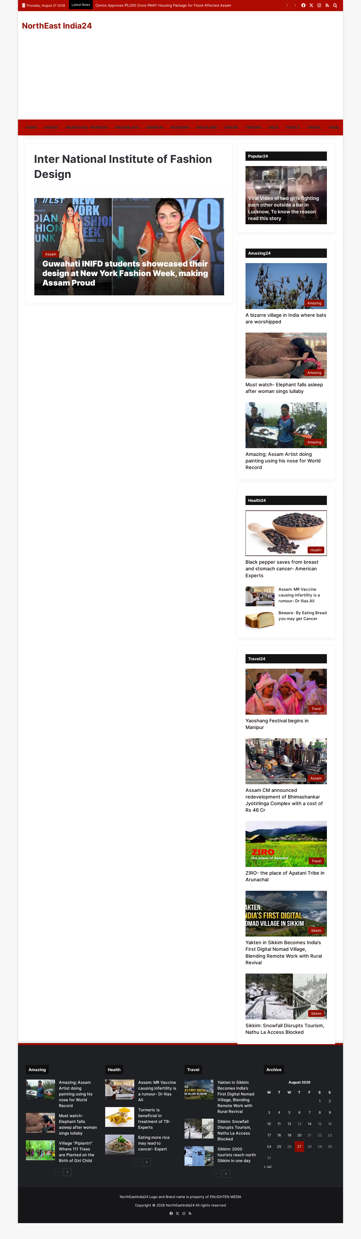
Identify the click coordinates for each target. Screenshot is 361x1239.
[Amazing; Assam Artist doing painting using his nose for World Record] (40, 1089)
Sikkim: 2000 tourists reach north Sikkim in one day (236, 1154)
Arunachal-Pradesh (86, 127)
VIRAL (334, 127)
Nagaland (206, 127)
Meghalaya (127, 127)
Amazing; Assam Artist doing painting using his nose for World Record (283, 460)
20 (299, 1135)
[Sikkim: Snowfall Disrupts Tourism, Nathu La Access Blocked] (199, 1129)
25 (279, 1146)
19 (289, 1135)
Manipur (154, 127)
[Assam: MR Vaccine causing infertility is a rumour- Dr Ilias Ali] (260, 596)
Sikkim (231, 127)
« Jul (267, 1166)
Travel (314, 127)
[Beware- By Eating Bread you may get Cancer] (260, 620)
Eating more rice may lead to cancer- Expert (154, 1143)
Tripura (253, 127)
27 (299, 1146)
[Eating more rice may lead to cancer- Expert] (119, 1144)
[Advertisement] (180, 80)
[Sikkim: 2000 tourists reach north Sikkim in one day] (199, 1156)
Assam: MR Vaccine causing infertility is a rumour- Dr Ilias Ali (299, 595)
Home (31, 127)
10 (269, 1124)
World (293, 127)
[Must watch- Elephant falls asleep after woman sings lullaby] (40, 1123)
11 (279, 1124)
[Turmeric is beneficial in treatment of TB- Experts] (119, 1117)
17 (269, 1135)
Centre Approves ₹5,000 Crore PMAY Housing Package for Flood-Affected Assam (163, 5)
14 (309, 1124)
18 (279, 1135)
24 (269, 1146)
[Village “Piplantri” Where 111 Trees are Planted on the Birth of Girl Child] (40, 1150)
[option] (288, 195)
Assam (51, 127)
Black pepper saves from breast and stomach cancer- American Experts (282, 568)
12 (289, 1124)
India (274, 127)
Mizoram (180, 127)
